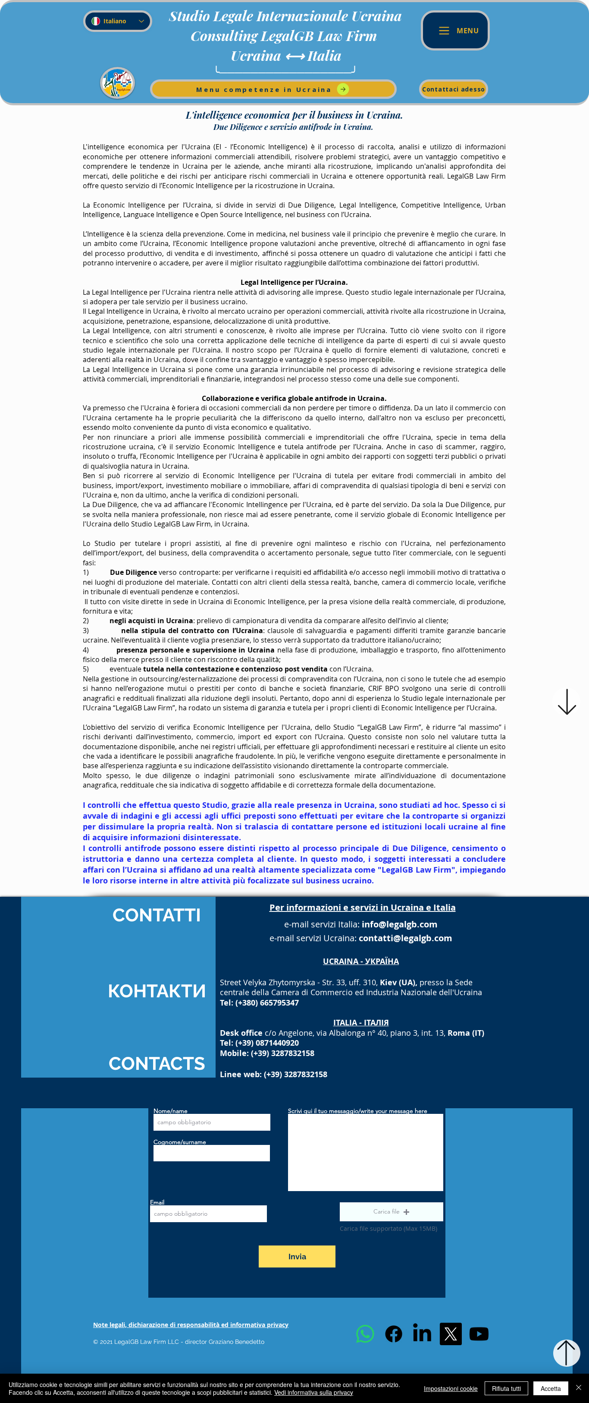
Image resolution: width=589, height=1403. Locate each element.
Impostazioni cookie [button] (451, 1388)
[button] (391, 1211)
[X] (450, 1334)
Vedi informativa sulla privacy (313, 1392)
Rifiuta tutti (506, 1388)
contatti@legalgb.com (405, 938)
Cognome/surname (180, 1142)
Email (157, 1202)
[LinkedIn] (422, 1334)
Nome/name (171, 1111)
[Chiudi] (578, 1388)
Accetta (551, 1388)
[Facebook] (393, 1334)
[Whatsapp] (365, 1334)
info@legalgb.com (400, 924)
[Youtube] (479, 1334)
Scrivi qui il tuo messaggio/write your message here (357, 1111)
